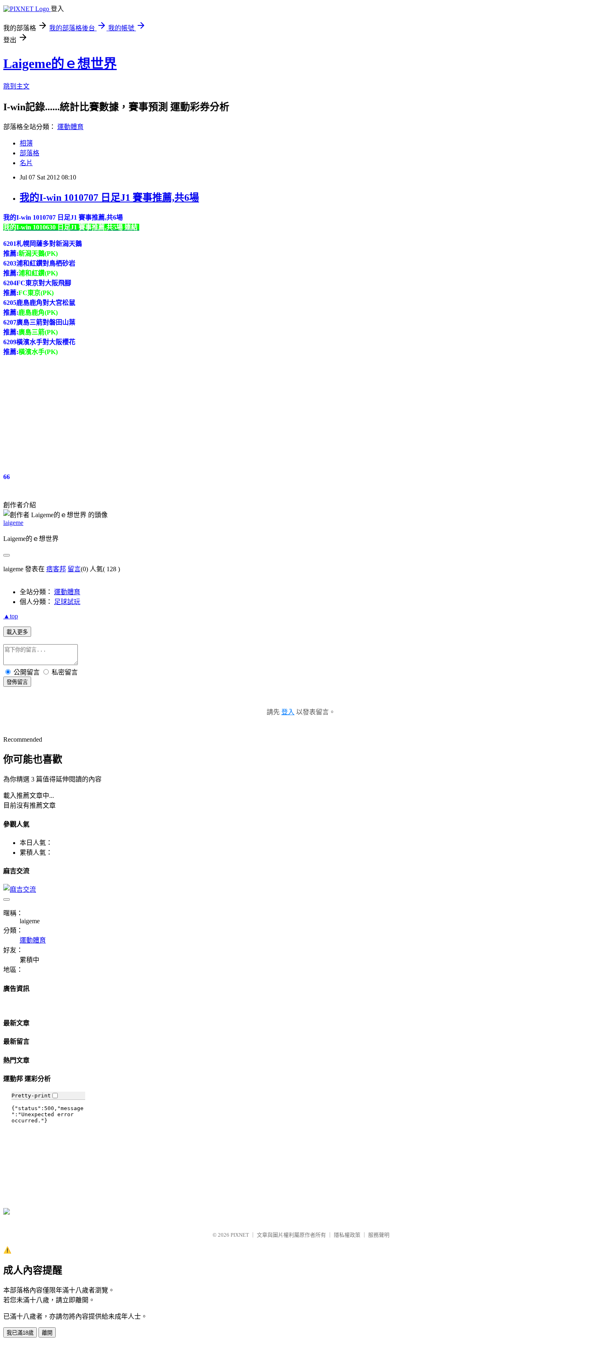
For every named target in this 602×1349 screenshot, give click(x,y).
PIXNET (240, 1235)
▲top (10, 616)
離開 (47, 1333)
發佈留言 (17, 682)
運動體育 (70, 126)
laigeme (13, 522)
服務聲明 (378, 1235)
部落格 (29, 153)
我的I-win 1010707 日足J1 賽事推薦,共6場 (109, 197)
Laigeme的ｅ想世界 (60, 63)
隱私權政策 (347, 1235)
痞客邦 (56, 568)
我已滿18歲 (20, 1333)
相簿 (26, 143)
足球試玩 (67, 601)
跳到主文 (16, 86)
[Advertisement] (64, 407)
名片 (26, 162)
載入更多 (17, 632)
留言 (74, 568)
